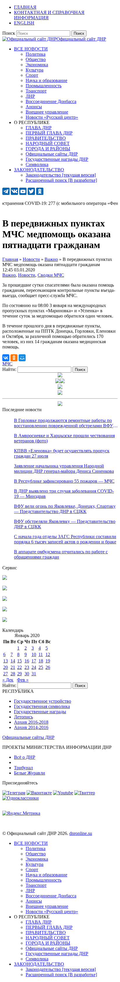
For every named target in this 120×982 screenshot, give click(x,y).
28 (12, 673)
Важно (9, 275)
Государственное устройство (42, 701)
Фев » (23, 679)
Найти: (9, 369)
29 (19, 673)
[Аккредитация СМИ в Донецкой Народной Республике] (4, 578)
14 (12, 660)
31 (33, 673)
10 (33, 654)
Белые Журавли (29, 772)
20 (5, 667)
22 (19, 667)
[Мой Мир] (22, 357)
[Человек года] (62, 381)
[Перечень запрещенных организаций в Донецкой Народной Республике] (4, 599)
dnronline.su (80, 833)
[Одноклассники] (13, 357)
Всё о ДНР (24, 757)
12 (47, 654)
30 (26, 673)
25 (40, 667)
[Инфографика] (4, 620)
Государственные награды (40, 711)
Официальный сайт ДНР (81, 38)
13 (5, 660)
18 (40, 660)
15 (19, 660)
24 (33, 667)
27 (5, 673)
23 (26, 667)
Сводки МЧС (51, 275)
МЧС (7, 363)
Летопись (23, 716)
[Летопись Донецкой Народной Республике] (4, 609)
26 (47, 667)
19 (47, 660)
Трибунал (23, 767)
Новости (26, 275)
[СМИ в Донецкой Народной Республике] (4, 588)
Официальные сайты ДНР (28, 737)
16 (26, 660)
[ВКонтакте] (5, 357)
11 (40, 654)
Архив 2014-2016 (31, 727)
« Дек (7, 679)
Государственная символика (42, 706)
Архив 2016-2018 (31, 722)
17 (33, 660)
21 (12, 667)
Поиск (8, 33)
